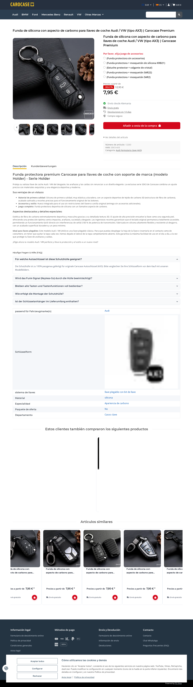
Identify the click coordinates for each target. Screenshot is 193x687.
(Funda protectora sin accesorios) (126, 58)
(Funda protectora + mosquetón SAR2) (128, 77)
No (106, 408)
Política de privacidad (84, 677)
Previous (16, 127)
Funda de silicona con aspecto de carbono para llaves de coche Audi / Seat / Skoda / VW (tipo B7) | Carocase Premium (141, 571)
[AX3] (141, 351)
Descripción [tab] (20, 166)
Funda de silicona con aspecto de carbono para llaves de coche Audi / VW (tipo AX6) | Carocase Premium (60, 571)
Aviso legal (66, 677)
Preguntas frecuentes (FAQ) (156, 645)
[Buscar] (179, 15)
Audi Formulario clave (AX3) (129, 150)
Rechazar (37, 676)
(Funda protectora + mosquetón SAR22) (129, 72)
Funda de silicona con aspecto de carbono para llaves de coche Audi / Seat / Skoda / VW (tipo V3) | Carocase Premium (101, 571)
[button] (146, 4)
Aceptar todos (37, 661)
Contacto (147, 635)
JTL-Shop (178, 683)
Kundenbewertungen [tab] (44, 166)
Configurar (37, 668)
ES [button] (160, 5)
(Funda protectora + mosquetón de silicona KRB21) (136, 63)
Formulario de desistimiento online (27, 635)
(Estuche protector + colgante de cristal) (129, 67)
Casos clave (111, 414)
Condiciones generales (21, 645)
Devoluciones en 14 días (119, 111)
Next (175, 568)
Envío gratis (113, 107)
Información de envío (109, 640)
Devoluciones (105, 645)
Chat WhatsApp (150, 640)
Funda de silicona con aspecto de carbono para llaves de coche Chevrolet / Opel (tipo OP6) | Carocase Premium (20, 571)
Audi (107, 310)
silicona (109, 397)
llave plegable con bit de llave (120, 392)
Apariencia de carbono (117, 403)
